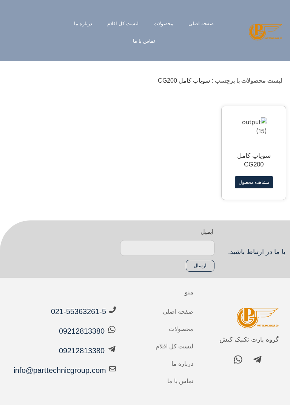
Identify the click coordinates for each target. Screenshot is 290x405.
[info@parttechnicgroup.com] (112, 368)
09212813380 (82, 331)
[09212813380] (112, 329)
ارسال (200, 265)
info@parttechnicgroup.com (60, 370)
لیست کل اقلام (123, 23)
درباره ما (83, 23)
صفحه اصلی (201, 23)
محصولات (163, 23)
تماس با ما (144, 41)
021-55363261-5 (78, 311)
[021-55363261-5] (112, 309)
